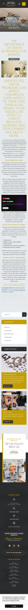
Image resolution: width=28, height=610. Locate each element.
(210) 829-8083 (14, 512)
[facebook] (9, 545)
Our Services (8, 330)
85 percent (20, 146)
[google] (18, 545)
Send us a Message (14, 526)
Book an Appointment (14, 452)
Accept (14, 606)
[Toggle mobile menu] (3, 3)
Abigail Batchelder (20, 287)
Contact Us (7, 340)
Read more (7, 386)
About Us (7, 327)
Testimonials (8, 337)
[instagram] (14, 545)
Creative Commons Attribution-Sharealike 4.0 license (13, 289)
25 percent (16, 153)
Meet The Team (8, 334)
